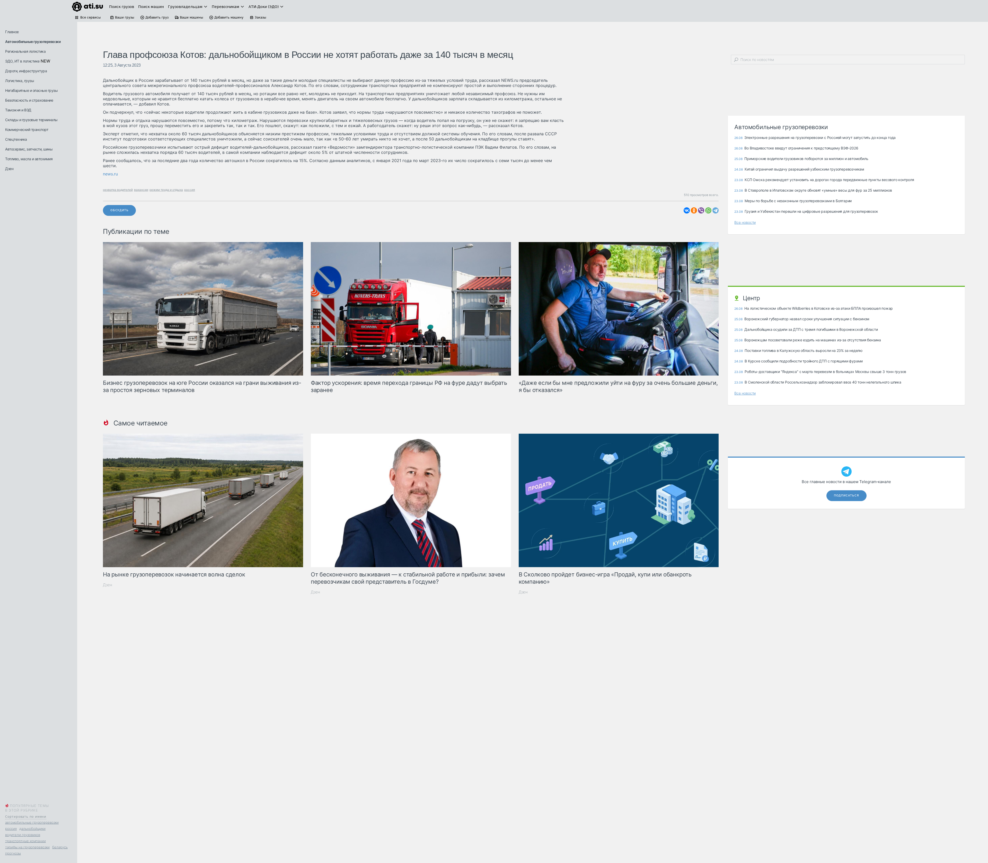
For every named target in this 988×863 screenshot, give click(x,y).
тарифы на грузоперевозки (27, 847)
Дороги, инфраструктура (26, 71)
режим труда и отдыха (166, 190)
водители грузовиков (22, 835)
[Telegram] (715, 210)
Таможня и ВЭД (18, 110)
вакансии (141, 190)
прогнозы (13, 853)
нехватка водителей (118, 190)
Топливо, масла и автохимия (28, 159)
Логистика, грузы (19, 80)
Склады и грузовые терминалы (31, 120)
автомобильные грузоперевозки (32, 822)
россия (11, 828)
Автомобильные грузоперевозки (32, 41)
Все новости (745, 222)
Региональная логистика (25, 51)
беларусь (60, 847)
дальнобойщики (32, 828)
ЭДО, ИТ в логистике (22, 61)
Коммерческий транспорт (26, 129)
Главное (12, 32)
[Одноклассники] (694, 210)
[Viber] (701, 210)
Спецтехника (16, 139)
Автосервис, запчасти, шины (28, 149)
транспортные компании (25, 841)
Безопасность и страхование (29, 100)
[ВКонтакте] (687, 210)
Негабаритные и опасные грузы (31, 90)
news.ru (110, 173)
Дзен (9, 168)
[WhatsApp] (708, 210)
